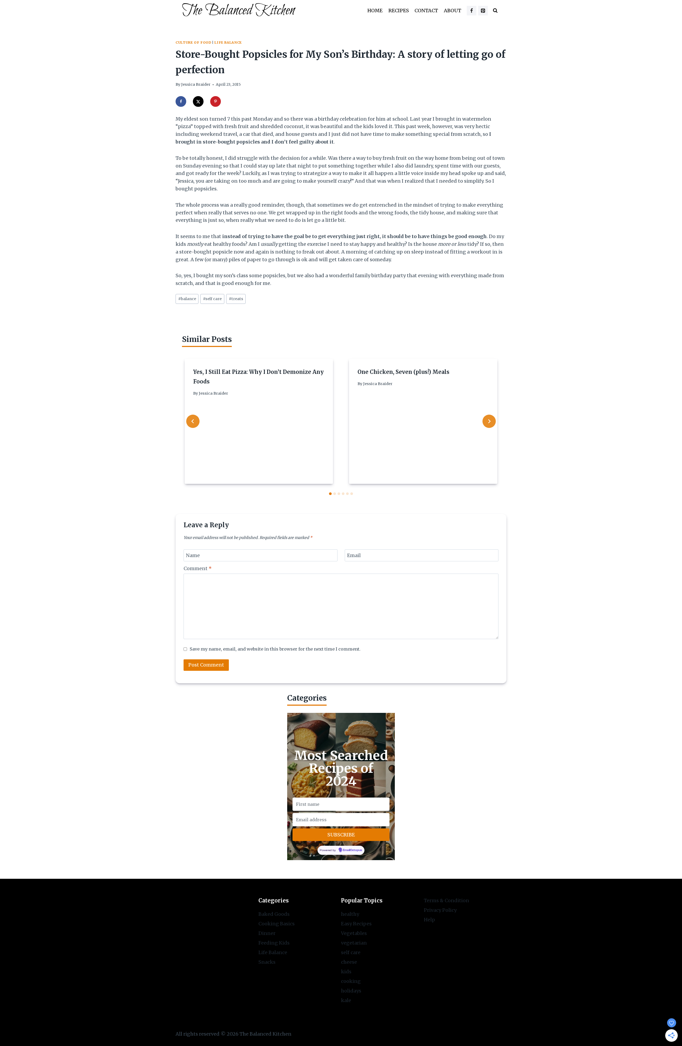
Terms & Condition (446, 900)
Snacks (266, 962)
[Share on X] (198, 101)
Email (354, 556)
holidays (351, 991)
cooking (351, 981)
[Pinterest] (483, 10)
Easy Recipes (356, 924)
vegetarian (354, 943)
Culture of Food (193, 42)
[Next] (489, 421)
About (452, 10)
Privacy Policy (440, 910)
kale (346, 1000)
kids (346, 972)
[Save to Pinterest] (215, 101)
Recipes (398, 10)
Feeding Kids (274, 943)
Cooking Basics (276, 924)
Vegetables (354, 933)
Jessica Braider (195, 84)
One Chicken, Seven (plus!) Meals (403, 372)
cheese (349, 962)
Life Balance (228, 42)
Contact (426, 10)
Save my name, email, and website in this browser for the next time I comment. (275, 649)
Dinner (266, 933)
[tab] (330, 493)
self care (212, 298)
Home (375, 10)
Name (193, 556)
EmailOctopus (352, 850)
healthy (350, 914)
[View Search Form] (495, 10)
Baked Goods (274, 914)
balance (187, 298)
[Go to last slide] (193, 421)
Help (429, 920)
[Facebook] (471, 10)
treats (236, 298)
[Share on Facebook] (181, 101)
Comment (198, 568)
